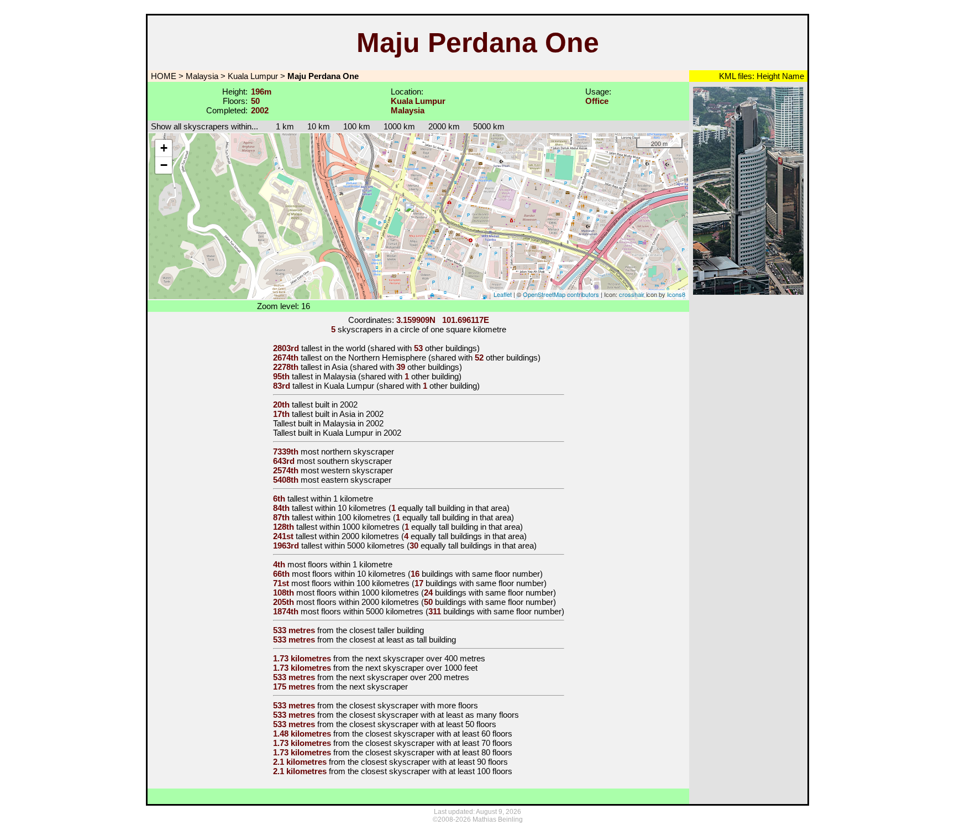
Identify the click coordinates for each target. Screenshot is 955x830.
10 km (319, 126)
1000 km (399, 126)
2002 (349, 404)
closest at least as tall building (402, 639)
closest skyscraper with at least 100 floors (436, 771)
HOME (162, 76)
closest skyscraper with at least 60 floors (438, 733)
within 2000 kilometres (359, 536)
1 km (279, 126)
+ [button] (163, 148)
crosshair (631, 294)
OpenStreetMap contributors (561, 294)
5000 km (488, 126)
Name (792, 76)
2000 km (444, 126)
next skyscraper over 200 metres (409, 677)
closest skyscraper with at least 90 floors (434, 761)
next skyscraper (378, 686)
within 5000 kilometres (364, 545)
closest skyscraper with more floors (413, 705)
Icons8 (676, 294)
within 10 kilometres (350, 508)
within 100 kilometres (353, 517)
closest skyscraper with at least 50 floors (422, 724)
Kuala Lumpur (253, 76)
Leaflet (503, 294)
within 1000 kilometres (359, 526)
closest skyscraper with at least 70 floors (438, 743)
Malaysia (202, 76)
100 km (357, 126)
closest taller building (386, 630)
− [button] (163, 165)
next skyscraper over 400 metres (425, 658)
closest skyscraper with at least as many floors (434, 714)
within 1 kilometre (342, 498)
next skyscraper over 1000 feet (421, 667)
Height (767, 76)
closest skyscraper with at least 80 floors (438, 752)
